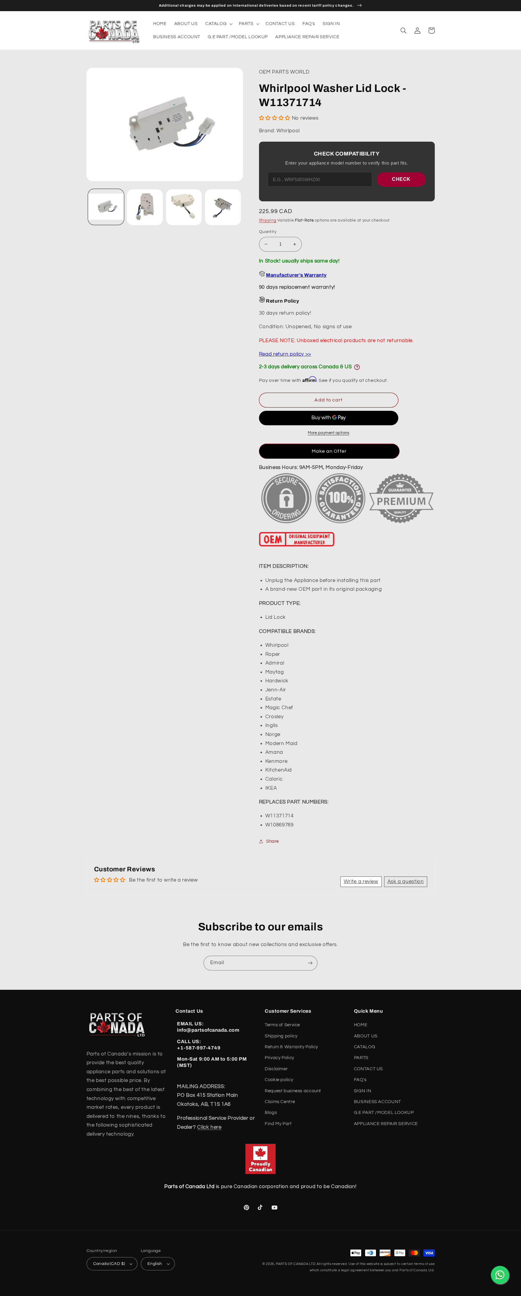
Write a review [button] (361, 881)
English (154, 1264)
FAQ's (360, 1079)
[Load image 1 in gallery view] (106, 207)
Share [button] (272, 841)
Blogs (271, 1112)
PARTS (361, 1057)
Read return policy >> (285, 354)
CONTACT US (368, 1069)
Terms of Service (282, 1025)
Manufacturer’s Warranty (296, 275)
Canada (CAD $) (109, 1264)
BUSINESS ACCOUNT (377, 1101)
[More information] (357, 367)
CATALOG (364, 1047)
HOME (361, 1025)
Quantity (267, 232)
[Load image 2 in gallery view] (145, 207)
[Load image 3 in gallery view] (184, 207)
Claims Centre (280, 1101)
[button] (218, 23)
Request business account (293, 1091)
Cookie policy (279, 1079)
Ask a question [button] (405, 881)
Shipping (267, 220)
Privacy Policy (279, 1057)
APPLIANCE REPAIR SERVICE (386, 1123)
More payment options (328, 433)
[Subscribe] (310, 963)
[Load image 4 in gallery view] (223, 207)
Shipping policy (281, 1036)
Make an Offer (329, 451)
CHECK (401, 179)
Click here (209, 1127)
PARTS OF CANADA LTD (296, 1264)
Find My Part (278, 1123)
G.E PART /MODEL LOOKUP (384, 1112)
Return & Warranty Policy (291, 1047)
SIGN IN (362, 1091)
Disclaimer (276, 1069)
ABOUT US (365, 1036)
